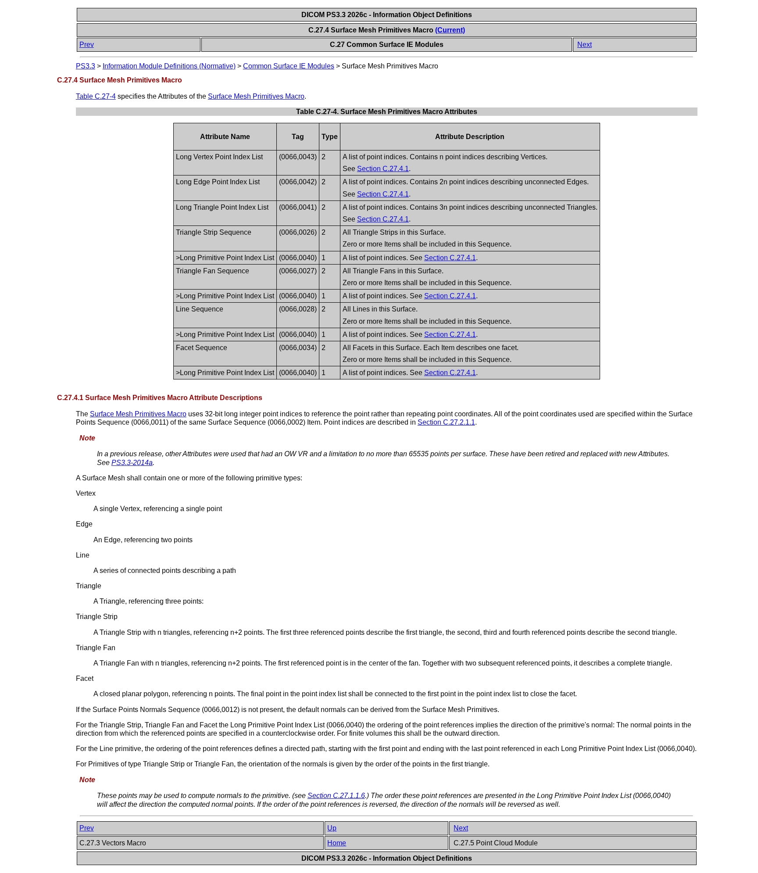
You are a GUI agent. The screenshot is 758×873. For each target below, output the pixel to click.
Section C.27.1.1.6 (336, 795)
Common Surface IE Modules (288, 66)
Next (584, 44)
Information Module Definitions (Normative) (169, 66)
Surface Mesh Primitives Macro (256, 96)
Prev (86, 44)
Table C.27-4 (96, 96)
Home (336, 843)
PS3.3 (85, 66)
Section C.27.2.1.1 (446, 422)
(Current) (450, 30)
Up (331, 828)
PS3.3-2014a (132, 462)
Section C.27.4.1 (383, 168)
